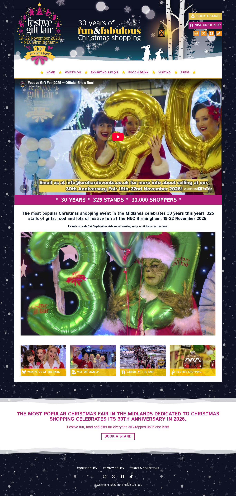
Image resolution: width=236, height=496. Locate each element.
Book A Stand (207, 16)
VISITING (164, 73)
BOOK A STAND (118, 436)
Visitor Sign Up (208, 25)
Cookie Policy (87, 468)
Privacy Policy (113, 468)
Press (185, 73)
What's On (73, 73)
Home (51, 73)
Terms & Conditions (144, 468)
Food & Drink (138, 73)
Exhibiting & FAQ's (105, 73)
